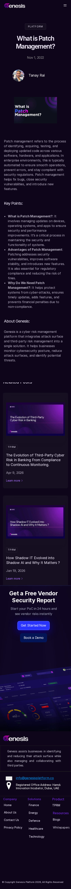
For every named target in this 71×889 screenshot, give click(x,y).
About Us (10, 812)
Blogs (56, 819)
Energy (33, 812)
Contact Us (11, 820)
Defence (34, 820)
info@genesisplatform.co (35, 778)
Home (7, 805)
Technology (36, 836)
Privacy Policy (13, 827)
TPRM (56, 805)
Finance (34, 805)
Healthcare (36, 828)
